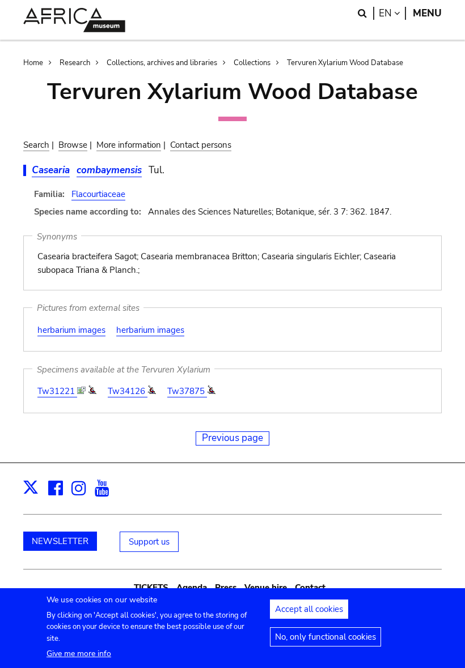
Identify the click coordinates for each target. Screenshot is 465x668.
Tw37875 (187, 391)
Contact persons (200, 145)
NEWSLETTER (60, 541)
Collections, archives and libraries (162, 63)
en (392, 13)
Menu (427, 13)
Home (33, 63)
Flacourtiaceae (98, 194)
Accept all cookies (309, 609)
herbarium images (71, 330)
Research (75, 63)
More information (128, 145)
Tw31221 (57, 391)
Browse (72, 145)
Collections (252, 63)
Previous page (232, 437)
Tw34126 (127, 391)
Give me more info (78, 653)
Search (36, 145)
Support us (149, 541)
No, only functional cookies (325, 637)
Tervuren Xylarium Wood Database (345, 63)
